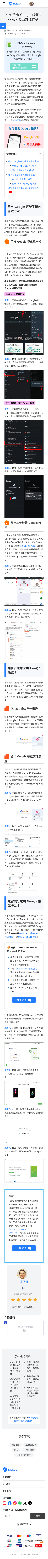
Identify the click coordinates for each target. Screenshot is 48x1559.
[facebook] (10, 1503)
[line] (20, 1503)
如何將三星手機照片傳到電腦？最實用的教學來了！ (33, 1392)
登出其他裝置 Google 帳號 (24, 170)
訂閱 (38, 1516)
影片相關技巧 (30, 1445)
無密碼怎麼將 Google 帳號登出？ (23, 188)
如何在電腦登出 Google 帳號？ (22, 174)
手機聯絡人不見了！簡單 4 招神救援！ (33, 1379)
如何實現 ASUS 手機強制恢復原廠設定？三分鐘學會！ (15, 1402)
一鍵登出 (22, 1247)
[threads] (30, 1503)
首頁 (9, 30)
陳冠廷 (10, 33)
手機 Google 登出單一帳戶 (24, 165)
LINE (16, 1450)
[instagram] (15, 1503)
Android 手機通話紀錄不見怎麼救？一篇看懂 (15, 1368)
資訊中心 (7, 1484)
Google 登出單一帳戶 (22, 179)
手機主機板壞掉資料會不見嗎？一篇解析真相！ (33, 1366)
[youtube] (4, 1503)
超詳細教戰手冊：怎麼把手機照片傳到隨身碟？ (15, 1385)
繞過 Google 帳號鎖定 (27, 968)
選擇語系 (24, 1524)
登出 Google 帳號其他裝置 (24, 183)
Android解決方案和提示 (22, 30)
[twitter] (25, 1503)
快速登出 (22, 999)
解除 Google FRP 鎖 (27, 936)
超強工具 (17, 120)
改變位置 (15, 1445)
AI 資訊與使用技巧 (24, 1455)
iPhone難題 (29, 1450)
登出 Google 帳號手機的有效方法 (23, 161)
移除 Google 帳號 (27, 545)
